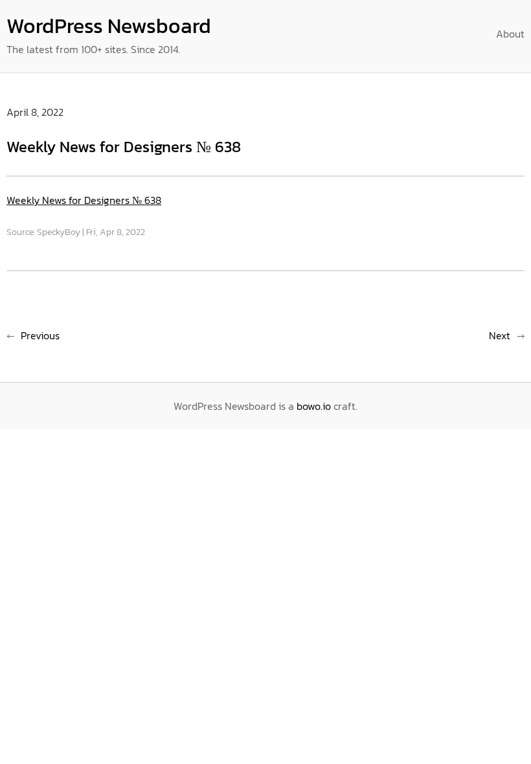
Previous (40, 335)
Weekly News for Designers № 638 (83, 200)
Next (499, 335)
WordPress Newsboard (108, 25)
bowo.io (314, 406)
